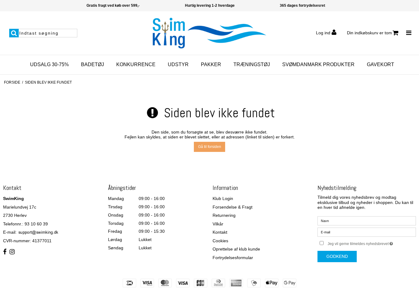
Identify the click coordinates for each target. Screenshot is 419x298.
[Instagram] (12, 252)
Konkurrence (136, 64)
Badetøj (92, 64)
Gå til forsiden (209, 147)
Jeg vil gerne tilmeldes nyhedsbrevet (372, 242)
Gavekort (380, 64)
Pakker (211, 64)
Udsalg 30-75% (49, 64)
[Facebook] (4, 252)
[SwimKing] (209, 33)
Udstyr (178, 64)
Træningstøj (251, 64)
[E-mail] (366, 231)
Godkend (337, 256)
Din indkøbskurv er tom (369, 32)
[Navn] (366, 220)
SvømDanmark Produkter (318, 64)
